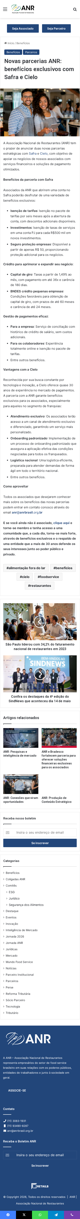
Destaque (12, 911)
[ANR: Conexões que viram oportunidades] (20, 784)
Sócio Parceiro (15, 1000)
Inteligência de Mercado (22, 930)
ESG (12, 892)
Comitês (11, 885)
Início (10, 43)
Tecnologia (13, 1006)
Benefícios (23, 43)
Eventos (11, 917)
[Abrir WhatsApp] (70, 1208)
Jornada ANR (14, 942)
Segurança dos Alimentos (26, 904)
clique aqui (61, 523)
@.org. (27, 512)
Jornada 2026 (15, 936)
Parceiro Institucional (20, 974)
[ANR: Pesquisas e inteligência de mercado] (20, 738)
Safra (33, 153)
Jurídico (14, 898)
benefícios (64, 568)
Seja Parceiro (56, 28)
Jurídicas (11, 949)
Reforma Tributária (18, 993)
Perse (9, 987)
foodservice (49, 577)
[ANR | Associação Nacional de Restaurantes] (23, 9)
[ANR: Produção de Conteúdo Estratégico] (59, 784)
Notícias (11, 968)
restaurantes (40, 586)
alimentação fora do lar (27, 568)
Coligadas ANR (15, 879)
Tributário (12, 1012)
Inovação (12, 923)
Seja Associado (23, 28)
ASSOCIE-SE (17, 1090)
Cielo (44, 153)
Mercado (11, 955)
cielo (26, 577)
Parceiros (31, 52)
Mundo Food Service (19, 962)
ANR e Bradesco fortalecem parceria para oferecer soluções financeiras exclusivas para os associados (59, 759)
